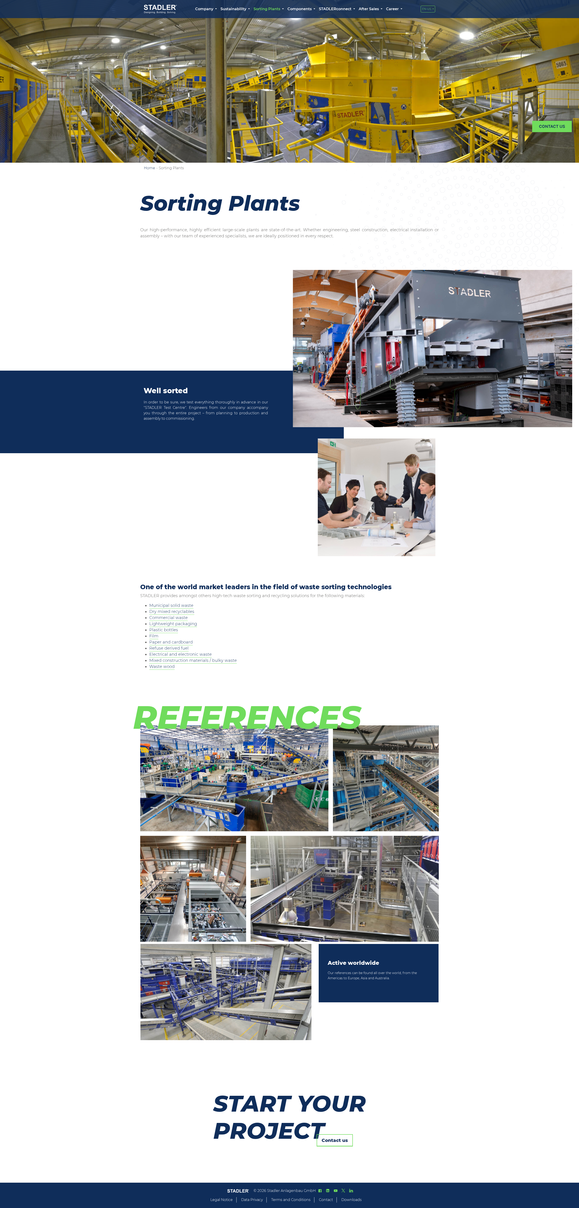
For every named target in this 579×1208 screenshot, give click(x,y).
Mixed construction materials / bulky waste (193, 660)
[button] (206, 9)
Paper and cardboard (171, 642)
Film (153, 636)
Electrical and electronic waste (180, 654)
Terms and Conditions (291, 1200)
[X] (343, 1191)
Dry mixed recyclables (171, 611)
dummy (552, 126)
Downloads (351, 1200)
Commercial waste (168, 617)
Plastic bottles (163, 629)
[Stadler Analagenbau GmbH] (160, 9)
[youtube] (335, 1191)
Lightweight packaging (173, 623)
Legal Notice (221, 1200)
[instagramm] (351, 1191)
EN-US (427, 9)
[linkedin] (327, 1191)
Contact (326, 1200)
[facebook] (320, 1191)
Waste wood (162, 666)
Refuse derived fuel (169, 648)
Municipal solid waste (171, 605)
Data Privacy (252, 1200)
